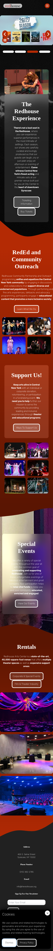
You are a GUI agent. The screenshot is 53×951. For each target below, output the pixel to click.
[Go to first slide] (48, 34)
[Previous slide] (5, 34)
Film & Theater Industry (26, 684)
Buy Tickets (27, 211)
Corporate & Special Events (26, 676)
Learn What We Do (26, 309)
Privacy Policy (27, 942)
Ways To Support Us (26, 427)
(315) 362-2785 (27, 872)
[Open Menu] (47, 5)
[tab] (8, 52)
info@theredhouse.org (26, 886)
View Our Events (26, 603)
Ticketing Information (26, 202)
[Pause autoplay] (5, 40)
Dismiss (9, 942)
